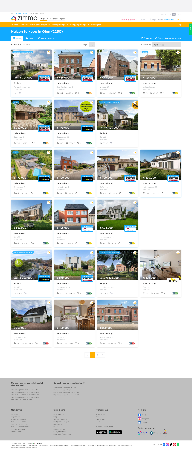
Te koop (14, 25)
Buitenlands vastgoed (56, 19)
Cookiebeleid (33, 445)
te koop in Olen (21, 13)
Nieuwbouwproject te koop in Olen (67, 395)
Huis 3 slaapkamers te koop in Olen (25, 392)
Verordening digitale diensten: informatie (102, 445)
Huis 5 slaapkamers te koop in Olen (25, 397)
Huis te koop (63, 83)
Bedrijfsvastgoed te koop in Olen (66, 392)
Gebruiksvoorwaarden (19, 445)
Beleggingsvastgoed (79, 25)
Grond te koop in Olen (62, 390)
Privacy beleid (44, 445)
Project (17, 83)
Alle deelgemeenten (125, 445)
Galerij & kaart (48, 38)
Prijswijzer (96, 25)
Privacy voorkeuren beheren (60, 445)
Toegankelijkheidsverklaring (21, 448)
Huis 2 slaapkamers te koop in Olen (25, 390)
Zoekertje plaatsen (129, 19)
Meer (143, 19)
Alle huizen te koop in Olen (21, 400)
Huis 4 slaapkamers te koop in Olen (25, 395)
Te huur (24, 25)
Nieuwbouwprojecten (40, 25)
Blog (179, 25)
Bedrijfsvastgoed (60, 25)
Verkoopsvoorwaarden (79, 445)
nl (179, 14)
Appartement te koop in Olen (64, 387)
